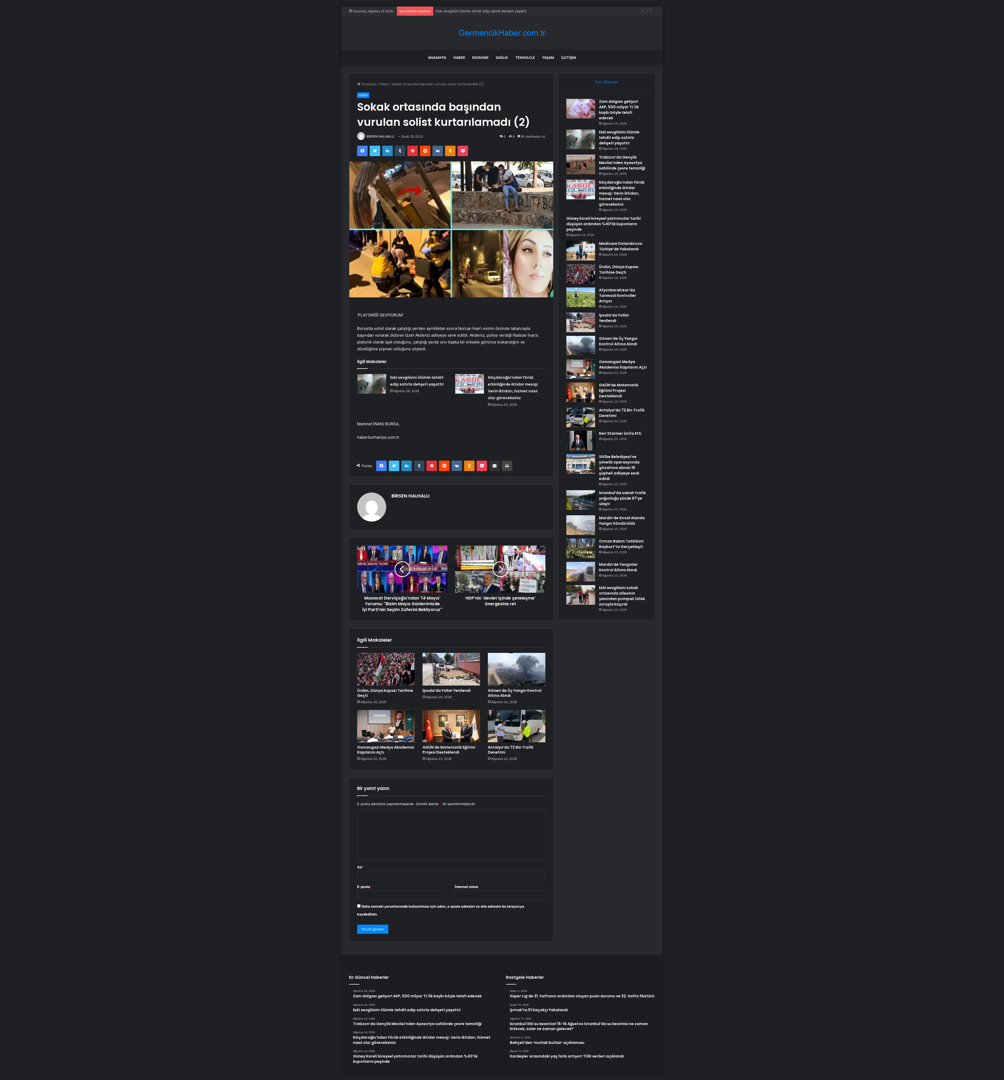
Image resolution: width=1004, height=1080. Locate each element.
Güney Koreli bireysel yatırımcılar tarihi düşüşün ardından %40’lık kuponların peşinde (603, 224)
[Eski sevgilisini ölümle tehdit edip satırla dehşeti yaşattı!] (371, 384)
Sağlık (502, 57)
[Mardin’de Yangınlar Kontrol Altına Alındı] (580, 571)
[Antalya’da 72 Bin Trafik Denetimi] (516, 726)
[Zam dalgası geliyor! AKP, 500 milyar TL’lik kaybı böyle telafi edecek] (580, 108)
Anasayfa (437, 57)
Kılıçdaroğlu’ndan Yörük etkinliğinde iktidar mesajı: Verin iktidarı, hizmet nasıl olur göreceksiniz (621, 193)
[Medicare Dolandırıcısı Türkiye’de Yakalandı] (580, 251)
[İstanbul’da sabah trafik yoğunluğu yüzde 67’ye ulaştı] (580, 500)
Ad (360, 867)
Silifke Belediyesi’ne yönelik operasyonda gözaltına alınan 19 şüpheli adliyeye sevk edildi (619, 467)
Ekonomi (480, 57)
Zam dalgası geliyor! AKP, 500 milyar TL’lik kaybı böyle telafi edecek (619, 110)
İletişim (568, 57)
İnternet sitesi (466, 887)
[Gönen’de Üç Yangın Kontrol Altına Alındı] (516, 669)
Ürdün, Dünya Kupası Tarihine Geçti (385, 693)
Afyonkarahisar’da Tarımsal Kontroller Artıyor (617, 295)
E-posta (365, 887)
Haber (459, 57)
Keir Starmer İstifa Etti (620, 433)
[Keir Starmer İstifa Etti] (580, 440)
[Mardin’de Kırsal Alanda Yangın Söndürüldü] (580, 525)
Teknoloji (525, 57)
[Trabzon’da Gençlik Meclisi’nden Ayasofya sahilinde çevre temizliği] (580, 164)
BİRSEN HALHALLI (380, 136)
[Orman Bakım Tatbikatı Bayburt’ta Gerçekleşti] (580, 548)
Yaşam (548, 57)
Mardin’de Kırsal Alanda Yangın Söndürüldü (622, 520)
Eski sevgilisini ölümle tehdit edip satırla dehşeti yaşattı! (619, 137)
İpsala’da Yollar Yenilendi (447, 690)
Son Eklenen (606, 82)
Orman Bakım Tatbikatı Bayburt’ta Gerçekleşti (621, 544)
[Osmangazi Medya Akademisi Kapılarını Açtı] (386, 726)
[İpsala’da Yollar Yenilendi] (451, 669)
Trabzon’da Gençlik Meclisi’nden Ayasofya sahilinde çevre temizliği (489, 11)
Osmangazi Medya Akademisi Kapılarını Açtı (385, 750)
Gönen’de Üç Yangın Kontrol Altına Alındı (514, 693)
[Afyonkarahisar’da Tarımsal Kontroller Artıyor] (580, 297)
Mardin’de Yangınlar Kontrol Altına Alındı (618, 567)
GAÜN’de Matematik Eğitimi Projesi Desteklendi (449, 750)
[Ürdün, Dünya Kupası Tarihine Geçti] (386, 669)
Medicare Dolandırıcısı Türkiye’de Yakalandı (620, 246)
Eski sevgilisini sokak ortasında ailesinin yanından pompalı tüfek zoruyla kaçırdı (622, 596)
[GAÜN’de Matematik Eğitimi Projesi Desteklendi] (451, 726)
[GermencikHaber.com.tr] (502, 32)
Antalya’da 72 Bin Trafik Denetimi (510, 750)
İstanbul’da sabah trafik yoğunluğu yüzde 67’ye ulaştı (622, 498)
